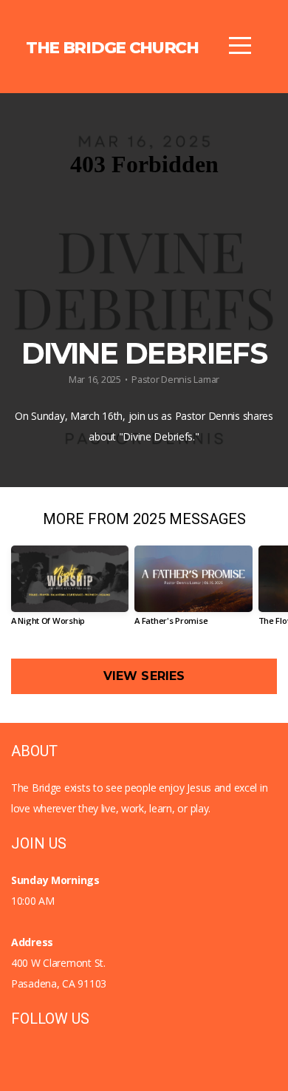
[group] (69, 591)
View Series (144, 676)
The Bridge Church (112, 47)
